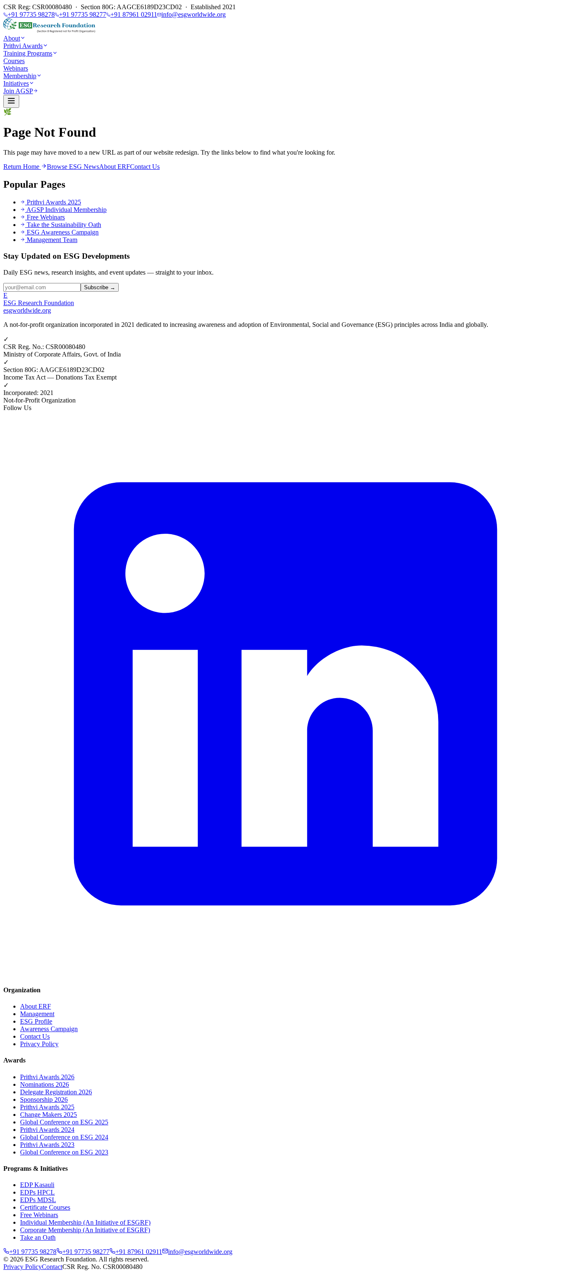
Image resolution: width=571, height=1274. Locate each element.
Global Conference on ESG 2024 (64, 1137)
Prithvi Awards (23, 45)
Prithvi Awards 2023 (47, 1144)
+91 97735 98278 (31, 14)
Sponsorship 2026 (44, 1099)
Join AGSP (18, 90)
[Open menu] (11, 101)
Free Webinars (46, 217)
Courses (14, 60)
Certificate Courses (45, 1207)
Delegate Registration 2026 (56, 1092)
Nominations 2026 (44, 1084)
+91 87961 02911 (133, 14)
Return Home (22, 166)
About (11, 38)
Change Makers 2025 (48, 1114)
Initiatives (16, 83)
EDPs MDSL (38, 1199)
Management (37, 1013)
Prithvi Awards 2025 (54, 202)
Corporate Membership (85, 1229)
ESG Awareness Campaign (63, 232)
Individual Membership (85, 1222)
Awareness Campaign (49, 1028)
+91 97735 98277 (82, 14)
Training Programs (27, 53)
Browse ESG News (73, 166)
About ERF (114, 166)
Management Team (52, 239)
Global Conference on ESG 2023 (64, 1152)
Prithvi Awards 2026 (47, 1076)
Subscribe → (99, 287)
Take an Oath (38, 1237)
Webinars (15, 68)
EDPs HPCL (37, 1192)
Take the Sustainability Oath (64, 224)
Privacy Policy (39, 1043)
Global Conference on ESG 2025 (64, 1122)
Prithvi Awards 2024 (47, 1129)
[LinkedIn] (285, 973)
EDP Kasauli (37, 1184)
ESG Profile (36, 1021)
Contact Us (145, 166)
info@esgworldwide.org (193, 14)
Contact (52, 1266)
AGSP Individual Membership (66, 209)
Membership (19, 75)
